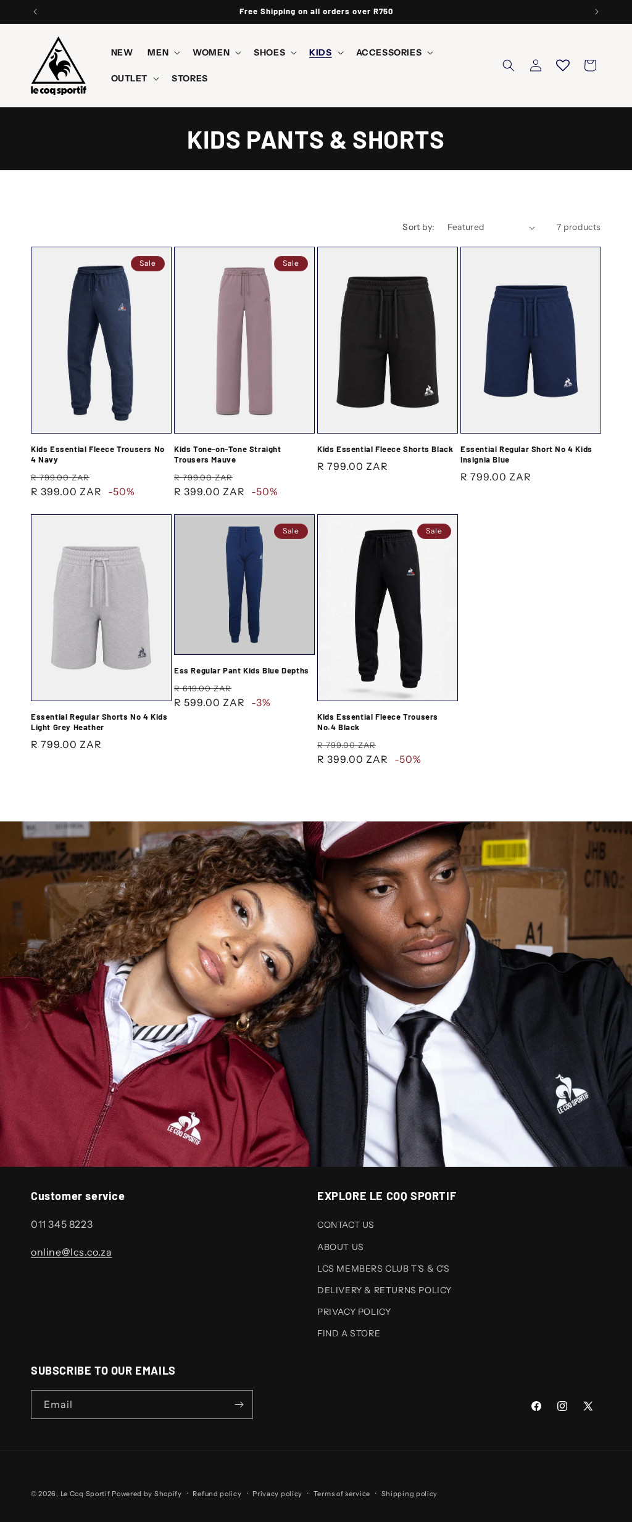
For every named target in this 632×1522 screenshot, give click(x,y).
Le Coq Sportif (85, 1493)
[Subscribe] (238, 1404)
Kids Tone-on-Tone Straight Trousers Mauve (227, 454)
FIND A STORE (348, 1333)
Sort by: (418, 226)
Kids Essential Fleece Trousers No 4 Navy (98, 454)
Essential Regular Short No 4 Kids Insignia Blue (526, 454)
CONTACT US (346, 1224)
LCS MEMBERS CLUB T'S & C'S (383, 1268)
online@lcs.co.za (71, 1252)
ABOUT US (340, 1247)
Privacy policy (277, 1493)
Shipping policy (409, 1493)
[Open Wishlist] (562, 65)
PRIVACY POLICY (354, 1311)
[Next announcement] (596, 11)
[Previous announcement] (35, 11)
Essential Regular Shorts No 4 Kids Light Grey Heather (99, 722)
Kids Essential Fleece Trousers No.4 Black (377, 722)
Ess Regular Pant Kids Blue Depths (241, 670)
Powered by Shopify (147, 1493)
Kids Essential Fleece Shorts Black (385, 449)
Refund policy (217, 1493)
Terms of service (342, 1493)
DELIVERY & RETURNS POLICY (384, 1290)
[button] (162, 52)
